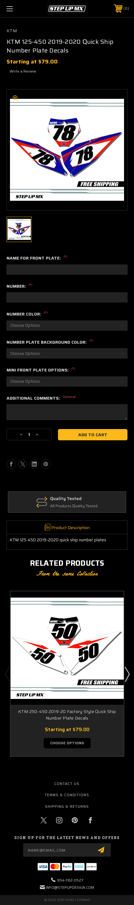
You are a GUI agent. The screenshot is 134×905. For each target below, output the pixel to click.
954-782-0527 (70, 880)
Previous (7, 674)
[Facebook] (11, 464)
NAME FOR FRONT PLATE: (37, 258)
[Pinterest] (45, 464)
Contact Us (66, 783)
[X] (22, 464)
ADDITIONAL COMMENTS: (41, 398)
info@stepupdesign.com (70, 887)
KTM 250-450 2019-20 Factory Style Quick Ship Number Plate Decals (67, 714)
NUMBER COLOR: (27, 314)
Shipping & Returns (67, 806)
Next (127, 674)
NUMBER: (19, 286)
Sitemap (83, 899)
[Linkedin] (34, 464)
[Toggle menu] (19, 8)
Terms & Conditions (67, 795)
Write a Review (23, 71)
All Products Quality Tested (74, 506)
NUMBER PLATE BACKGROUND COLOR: (50, 342)
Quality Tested (66, 499)
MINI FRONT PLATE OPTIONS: (41, 370)
